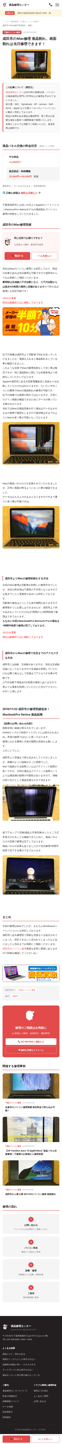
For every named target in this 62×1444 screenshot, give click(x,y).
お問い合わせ (40, 1401)
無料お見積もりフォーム (32, 1050)
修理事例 (14, 21)
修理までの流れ (41, 1390)
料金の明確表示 (10, 1396)
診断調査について (11, 1401)
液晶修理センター (15, 92)
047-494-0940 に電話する (32, 1041)
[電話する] (50, 5)
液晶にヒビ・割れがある (14, 1353)
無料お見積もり (29, 192)
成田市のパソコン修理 (14, 948)
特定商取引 (8, 1411)
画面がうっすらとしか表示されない (19, 1359)
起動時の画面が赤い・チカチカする (19, 1364)
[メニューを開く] (57, 5)
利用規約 (7, 1417)
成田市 (15, 996)
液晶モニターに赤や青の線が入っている (21, 1375)
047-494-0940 (13, 1339)
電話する (18, 255)
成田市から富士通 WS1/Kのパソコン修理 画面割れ (30, 1194)
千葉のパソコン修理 (29, 21)
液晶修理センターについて (15, 1390)
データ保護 (8, 1406)
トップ (5, 21)
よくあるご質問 (41, 1396)
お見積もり (46, 255)
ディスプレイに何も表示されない (18, 1369)
